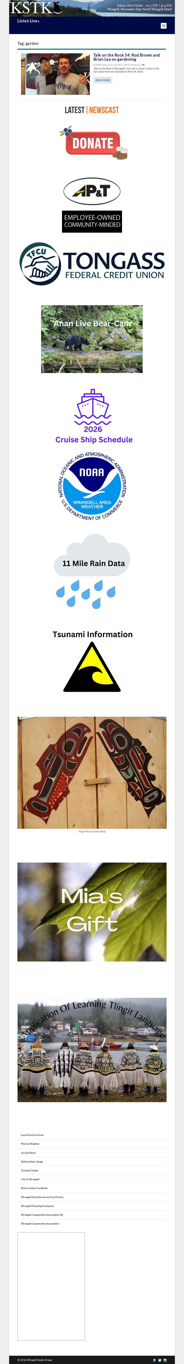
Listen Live (27, 20)
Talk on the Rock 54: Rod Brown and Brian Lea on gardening (126, 57)
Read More (103, 80)
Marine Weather (30, 1143)
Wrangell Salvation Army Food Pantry (42, 1197)
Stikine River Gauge (32, 1161)
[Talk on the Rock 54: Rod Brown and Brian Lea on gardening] (55, 74)
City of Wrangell (30, 1179)
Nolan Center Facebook (34, 1188)
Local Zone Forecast (32, 1134)
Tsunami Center (29, 1170)
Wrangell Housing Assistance (37, 1205)
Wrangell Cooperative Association (40, 1223)
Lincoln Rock (28, 1152)
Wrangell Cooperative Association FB (42, 1214)
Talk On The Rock (131, 64)
